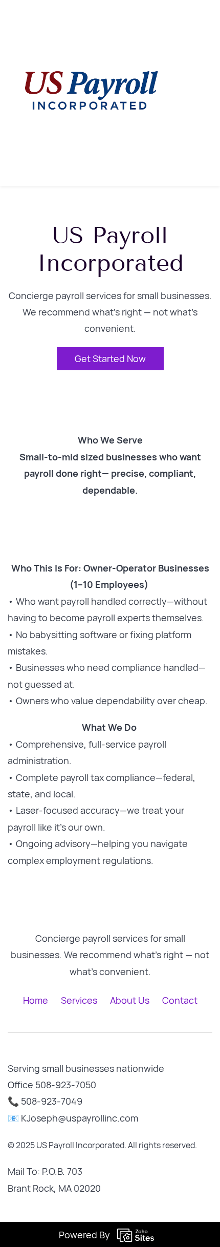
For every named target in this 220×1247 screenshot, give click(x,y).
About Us (129, 1000)
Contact (179, 1000)
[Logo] (90, 93)
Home (35, 1000)
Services (79, 1000)
